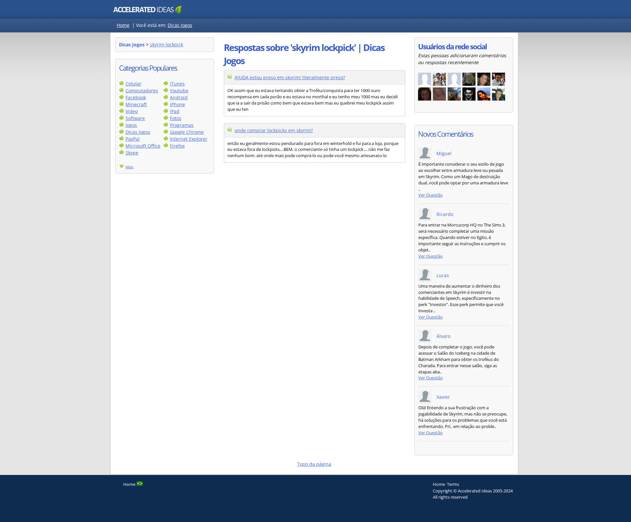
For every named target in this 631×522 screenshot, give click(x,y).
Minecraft (136, 104)
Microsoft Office (143, 146)
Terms (453, 484)
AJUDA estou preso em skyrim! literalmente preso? (290, 77)
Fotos (175, 118)
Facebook (136, 97)
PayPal (133, 139)
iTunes (177, 84)
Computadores (142, 90)
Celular (133, 84)
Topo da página (314, 464)
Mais (129, 166)
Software (135, 118)
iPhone (177, 104)
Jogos (131, 125)
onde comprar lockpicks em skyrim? (274, 130)
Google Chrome (187, 132)
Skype (132, 153)
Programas (182, 125)
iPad (174, 111)
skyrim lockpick (166, 44)
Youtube (179, 90)
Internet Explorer (188, 139)
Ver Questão (430, 195)
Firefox (177, 146)
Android (179, 97)
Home (123, 25)
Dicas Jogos (180, 25)
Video (132, 111)
